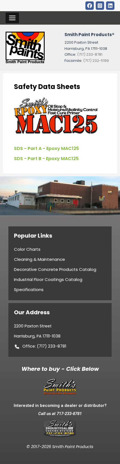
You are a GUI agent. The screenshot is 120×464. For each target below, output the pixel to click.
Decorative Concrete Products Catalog (55, 269)
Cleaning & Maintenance (39, 259)
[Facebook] (89, 5)
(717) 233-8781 (89, 54)
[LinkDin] (110, 5)
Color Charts (27, 249)
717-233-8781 (69, 413)
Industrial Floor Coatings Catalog (48, 279)
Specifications (29, 289)
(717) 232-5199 (96, 60)
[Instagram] (100, 5)
